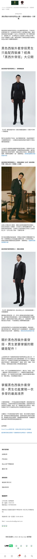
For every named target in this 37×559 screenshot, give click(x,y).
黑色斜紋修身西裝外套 (27, 331)
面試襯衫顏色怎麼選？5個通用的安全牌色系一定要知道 (16, 432)
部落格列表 (9, 7)
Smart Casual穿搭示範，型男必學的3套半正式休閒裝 (16, 429)
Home (3, 7)
